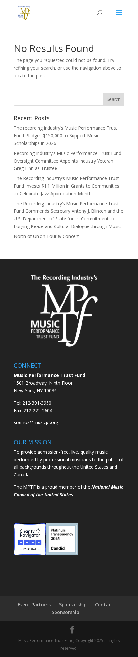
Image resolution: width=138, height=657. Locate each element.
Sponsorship (73, 605)
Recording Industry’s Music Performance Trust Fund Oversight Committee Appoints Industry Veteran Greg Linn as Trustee (67, 161)
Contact (104, 605)
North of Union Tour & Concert (46, 236)
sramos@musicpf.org (36, 422)
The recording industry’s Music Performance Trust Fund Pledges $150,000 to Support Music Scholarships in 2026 (65, 135)
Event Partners (34, 605)
